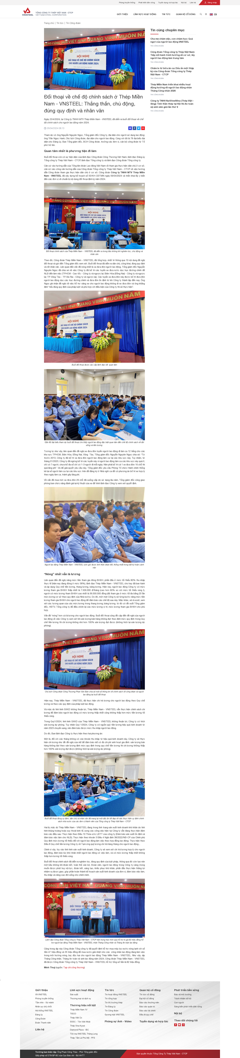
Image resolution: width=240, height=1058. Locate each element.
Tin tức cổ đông (146, 994)
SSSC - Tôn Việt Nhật (80, 1022)
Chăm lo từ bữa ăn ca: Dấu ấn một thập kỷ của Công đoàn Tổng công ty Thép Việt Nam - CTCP (172, 71)
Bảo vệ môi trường (182, 994)
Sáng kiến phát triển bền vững (188, 1006)
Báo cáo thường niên (149, 1002)
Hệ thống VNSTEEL (44, 1011)
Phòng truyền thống (127, 3)
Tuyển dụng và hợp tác (168, 3)
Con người (179, 1002)
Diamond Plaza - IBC (79, 1030)
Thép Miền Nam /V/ (79, 1010)
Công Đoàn (40, 1019)
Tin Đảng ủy (110, 1006)
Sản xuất (74, 994)
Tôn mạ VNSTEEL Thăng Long (84, 1034)
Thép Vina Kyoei (77, 1026)
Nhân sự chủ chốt (43, 1006)
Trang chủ (49, 23)
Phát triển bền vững (146, 3)
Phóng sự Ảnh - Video (118, 1021)
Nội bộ (184, 3)
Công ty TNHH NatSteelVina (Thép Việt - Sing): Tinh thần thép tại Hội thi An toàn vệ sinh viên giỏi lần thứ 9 (172, 103)
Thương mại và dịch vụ (80, 998)
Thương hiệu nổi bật (83, 1005)
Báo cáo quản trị (147, 1006)
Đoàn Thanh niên (43, 1023)
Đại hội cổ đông (146, 998)
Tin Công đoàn (73, 23)
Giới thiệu (122, 14)
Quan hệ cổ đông (185, 14)
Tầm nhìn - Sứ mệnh (44, 1002)
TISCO (73, 1014)
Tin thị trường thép (113, 1002)
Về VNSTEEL (41, 994)
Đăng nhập (212, 3)
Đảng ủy (39, 1015)
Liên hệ (193, 3)
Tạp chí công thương (73, 967)
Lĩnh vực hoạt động (144, 14)
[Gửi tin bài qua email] (143, 128)
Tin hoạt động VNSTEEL (116, 994)
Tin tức (166, 14)
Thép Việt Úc (76, 1018)
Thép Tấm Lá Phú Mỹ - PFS (82, 1038)
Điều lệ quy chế (146, 1015)
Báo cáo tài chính (147, 1011)
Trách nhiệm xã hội (182, 998)
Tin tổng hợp (111, 998)
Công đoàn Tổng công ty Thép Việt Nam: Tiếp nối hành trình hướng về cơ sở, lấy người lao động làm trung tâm (172, 55)
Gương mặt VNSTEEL (114, 1015)
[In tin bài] (130, 128)
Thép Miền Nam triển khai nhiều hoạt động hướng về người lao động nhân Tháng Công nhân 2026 (171, 87)
